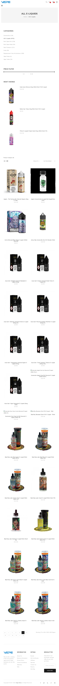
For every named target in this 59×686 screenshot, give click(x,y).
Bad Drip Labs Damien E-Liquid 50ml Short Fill (16, 539)
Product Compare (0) (9, 157)
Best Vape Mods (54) (9, 44)
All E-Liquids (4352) (9, 38)
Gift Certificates (35, 658)
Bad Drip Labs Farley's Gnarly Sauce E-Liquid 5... (16, 621)
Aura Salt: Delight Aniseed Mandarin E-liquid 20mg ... (16, 281)
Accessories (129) (8, 35)
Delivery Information (22, 658)
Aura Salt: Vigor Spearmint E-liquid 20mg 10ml (16, 404)
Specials (33, 662)
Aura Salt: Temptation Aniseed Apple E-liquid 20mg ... (16, 363)
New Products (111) (9, 47)
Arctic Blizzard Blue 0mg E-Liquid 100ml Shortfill (16, 240)
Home (25, 17)
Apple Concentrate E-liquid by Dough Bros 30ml (43, 199)
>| (23, 635)
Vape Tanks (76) (8, 59)
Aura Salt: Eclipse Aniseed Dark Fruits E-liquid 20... (43, 281)
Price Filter (9, 69)
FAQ (18, 667)
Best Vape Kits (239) (9, 41)
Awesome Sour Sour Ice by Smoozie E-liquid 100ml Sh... (16, 416)
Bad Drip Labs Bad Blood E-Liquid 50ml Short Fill (43, 457)
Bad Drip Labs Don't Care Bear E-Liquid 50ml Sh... (16, 580)
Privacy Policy (20, 660)
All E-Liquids (32, 17)
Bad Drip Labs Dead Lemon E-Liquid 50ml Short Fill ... (43, 539)
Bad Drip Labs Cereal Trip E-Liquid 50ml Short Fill (16, 498)
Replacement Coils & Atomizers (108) (14, 53)
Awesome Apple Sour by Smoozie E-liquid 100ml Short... (43, 376)
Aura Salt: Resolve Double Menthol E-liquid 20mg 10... (43, 322)
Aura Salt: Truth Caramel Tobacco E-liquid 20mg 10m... (43, 363)
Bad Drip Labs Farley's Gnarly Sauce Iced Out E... (43, 621)
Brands (32, 656)
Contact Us (33, 664)
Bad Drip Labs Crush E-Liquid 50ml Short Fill (43, 498)
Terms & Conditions (22, 662)
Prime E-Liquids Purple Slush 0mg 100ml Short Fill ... (34, 131)
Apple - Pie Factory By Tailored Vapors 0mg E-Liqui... (16, 199)
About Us (19, 656)
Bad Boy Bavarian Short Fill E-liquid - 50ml (43, 414)
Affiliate (33, 660)
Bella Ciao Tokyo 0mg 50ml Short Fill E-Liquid (32, 109)
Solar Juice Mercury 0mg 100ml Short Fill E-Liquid (33, 87)
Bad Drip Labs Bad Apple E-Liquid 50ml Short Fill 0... (16, 457)
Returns (33, 667)
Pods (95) (6, 50)
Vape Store (19, 682)
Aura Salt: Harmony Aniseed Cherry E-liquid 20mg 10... (16, 322)
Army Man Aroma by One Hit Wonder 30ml (43, 240)
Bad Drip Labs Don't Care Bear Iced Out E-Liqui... (43, 580)
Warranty (19, 664)
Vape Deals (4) (8, 56)
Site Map (33, 669)
